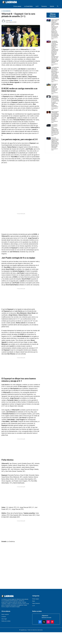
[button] (58, 6)
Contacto (4, 616)
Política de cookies (6, 621)
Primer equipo (17, 6)
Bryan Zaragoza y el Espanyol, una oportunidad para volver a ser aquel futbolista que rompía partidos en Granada (55, 116)
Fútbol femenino (36, 603)
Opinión (52, 6)
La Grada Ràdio (28, 6)
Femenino (44, 6)
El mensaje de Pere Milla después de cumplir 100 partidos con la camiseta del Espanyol (54, 88)
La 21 (37, 6)
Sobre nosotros (5, 614)
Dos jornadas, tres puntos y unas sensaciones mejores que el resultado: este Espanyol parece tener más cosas (55, 129)
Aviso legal (4, 618)
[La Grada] (9, 2)
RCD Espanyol (7, 11)
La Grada (8, 20)
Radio (33, 601)
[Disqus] (21, 563)
